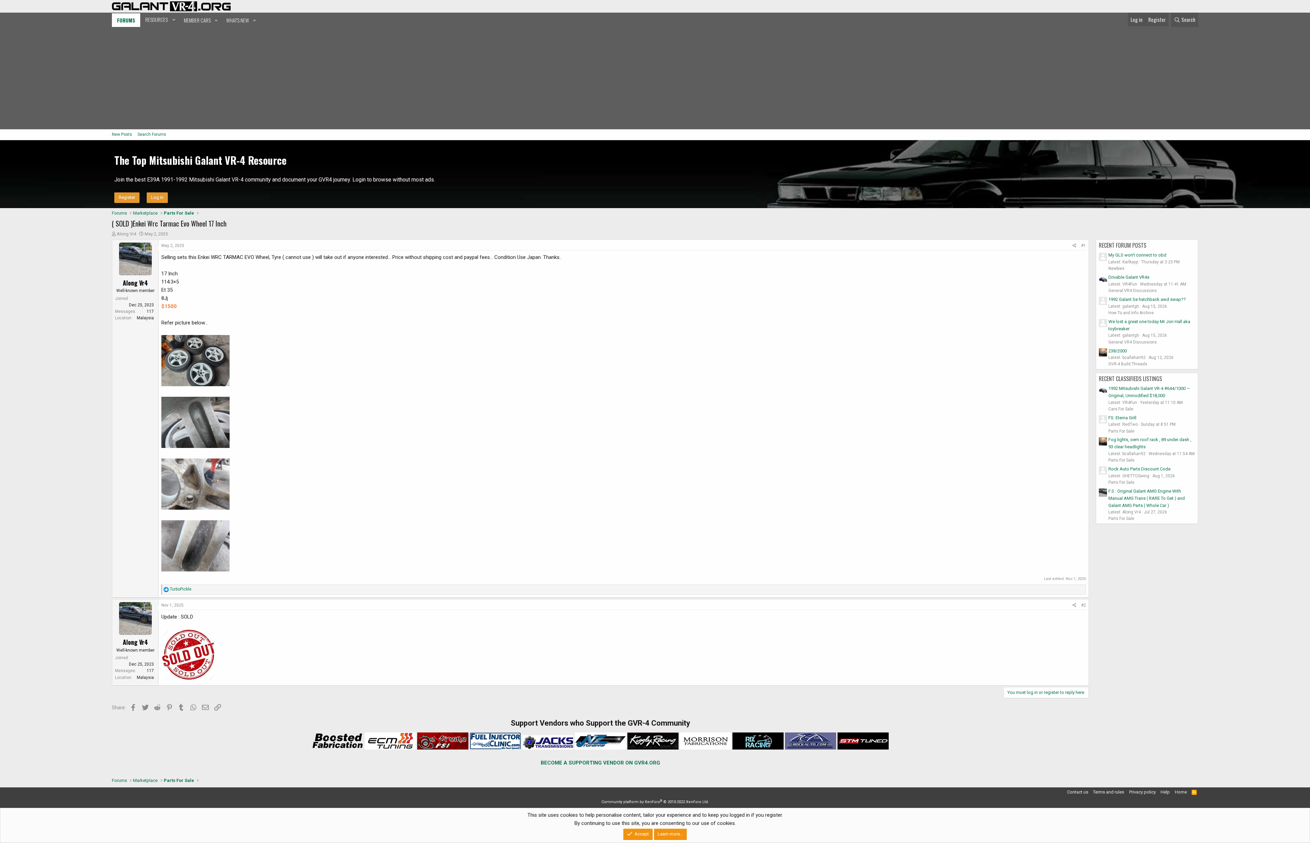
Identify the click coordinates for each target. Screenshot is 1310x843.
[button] (159, 20)
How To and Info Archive (1131, 312)
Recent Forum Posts (1122, 245)
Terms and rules (1108, 792)
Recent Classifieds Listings (1130, 379)
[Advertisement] (655, 78)
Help (1165, 792)
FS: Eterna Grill (1122, 417)
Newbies (1116, 268)
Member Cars (197, 20)
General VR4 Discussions (1132, 290)
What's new (237, 20)
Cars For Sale (1120, 409)
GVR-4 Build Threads (1127, 364)
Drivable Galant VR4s (1128, 277)
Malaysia (145, 318)
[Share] (1074, 246)
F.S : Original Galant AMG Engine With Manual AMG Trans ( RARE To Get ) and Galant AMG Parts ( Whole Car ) (1146, 498)
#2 (1083, 605)
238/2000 (1117, 350)
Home (1181, 792)
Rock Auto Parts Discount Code (1139, 468)
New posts (122, 134)
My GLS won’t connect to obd (1137, 255)
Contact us (1077, 792)
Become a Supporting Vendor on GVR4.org (600, 763)
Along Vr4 (126, 233)
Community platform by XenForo (655, 802)
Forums (126, 20)
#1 (1083, 245)
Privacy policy (1142, 792)
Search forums (151, 134)
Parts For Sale (1121, 431)
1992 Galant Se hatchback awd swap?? (1147, 299)
